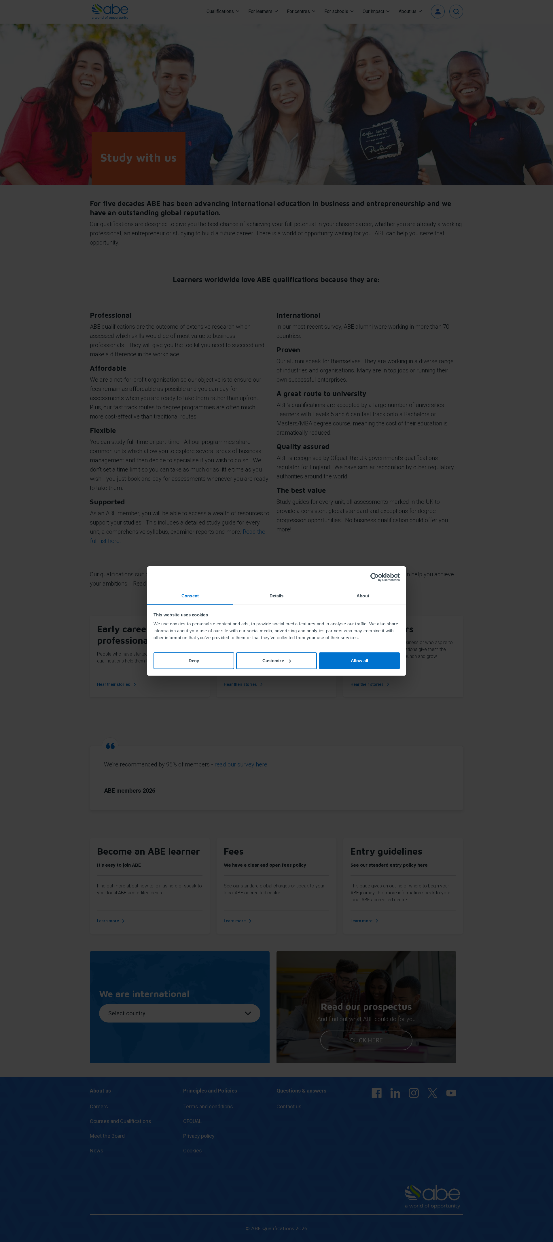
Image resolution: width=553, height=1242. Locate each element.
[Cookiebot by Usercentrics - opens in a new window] (374, 577)
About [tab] (363, 595)
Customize (273, 660)
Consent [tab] (190, 595)
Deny (194, 660)
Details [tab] (277, 595)
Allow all (359, 660)
